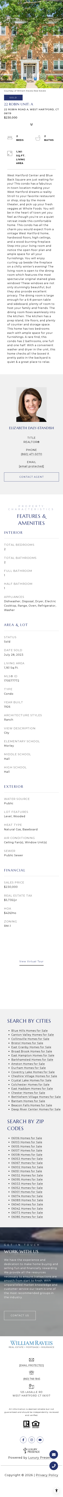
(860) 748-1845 (31, 1378)
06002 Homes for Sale (27, 1167)
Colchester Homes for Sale (30, 1084)
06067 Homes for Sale (27, 1162)
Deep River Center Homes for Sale (36, 1109)
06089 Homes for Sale (27, 1200)
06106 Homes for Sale (26, 1138)
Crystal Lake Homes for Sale (31, 1080)
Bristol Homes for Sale (27, 1043)
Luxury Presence (41, 1457)
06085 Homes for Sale (27, 1216)
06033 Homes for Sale (27, 1183)
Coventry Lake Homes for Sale (33, 1072)
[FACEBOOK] (23, 1440)
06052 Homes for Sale (27, 1187)
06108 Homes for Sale (26, 1154)
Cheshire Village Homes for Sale (34, 1076)
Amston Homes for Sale (28, 1063)
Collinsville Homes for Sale (30, 1038)
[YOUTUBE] (40, 1440)
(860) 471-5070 (31, 454)
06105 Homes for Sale (26, 1146)
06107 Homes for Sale (26, 1150)
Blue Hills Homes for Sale (29, 1030)
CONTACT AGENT (31, 476)
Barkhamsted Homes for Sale (32, 1059)
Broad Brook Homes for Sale (31, 1051)
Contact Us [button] (20, 1315)
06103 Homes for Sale (26, 1142)
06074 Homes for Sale (27, 1196)
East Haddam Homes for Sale (32, 1088)
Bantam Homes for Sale (28, 1101)
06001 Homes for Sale (26, 1191)
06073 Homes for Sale (27, 1212)
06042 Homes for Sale (27, 1208)
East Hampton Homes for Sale (32, 1055)
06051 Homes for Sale (26, 1171)
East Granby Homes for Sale (31, 1047)
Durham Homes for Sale (28, 1067)
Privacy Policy (47, 1475)
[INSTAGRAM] (31, 1440)
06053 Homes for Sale (27, 1158)
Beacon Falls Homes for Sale (31, 1105)
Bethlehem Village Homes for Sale (36, 1096)
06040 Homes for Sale (27, 1204)
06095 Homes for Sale (27, 1179)
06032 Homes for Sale (27, 1175)
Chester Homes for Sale (28, 1092)
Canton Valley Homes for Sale (32, 1034)
